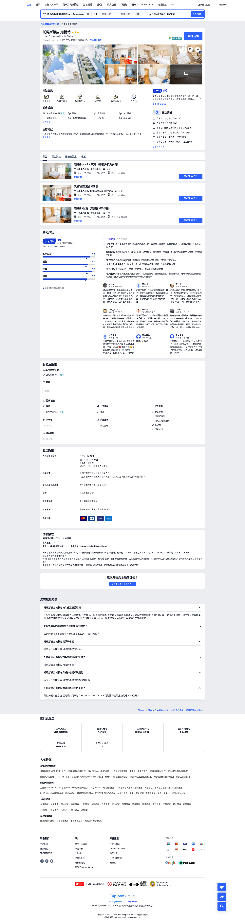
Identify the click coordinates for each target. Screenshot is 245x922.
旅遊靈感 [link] (162, 4)
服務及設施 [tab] (71, 156)
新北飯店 (177, 804)
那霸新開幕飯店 (47, 821)
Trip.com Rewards (117, 848)
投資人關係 (115, 844)
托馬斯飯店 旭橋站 (57, 32)
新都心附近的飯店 (125, 793)
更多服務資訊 (46, 853)
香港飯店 (75, 810)
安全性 (113, 862)
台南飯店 (95, 804)
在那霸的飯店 (177, 710)
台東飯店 (44, 810)
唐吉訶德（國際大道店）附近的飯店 (151, 793)
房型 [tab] (45, 156)
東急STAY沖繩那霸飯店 (178, 771)
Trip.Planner (147, 4)
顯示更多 (46, 137)
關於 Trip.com (81, 844)
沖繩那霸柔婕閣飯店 (77, 771)
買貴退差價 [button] (177, 38)
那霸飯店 (146, 804)
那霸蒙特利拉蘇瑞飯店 (164, 777)
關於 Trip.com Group (84, 867)
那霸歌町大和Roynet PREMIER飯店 (87, 777)
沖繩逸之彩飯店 (47, 777)
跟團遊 (124, 4)
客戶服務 (44, 844)
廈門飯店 (156, 804)
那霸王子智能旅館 (119, 771)
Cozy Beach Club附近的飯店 (102, 788)
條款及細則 (80, 858)
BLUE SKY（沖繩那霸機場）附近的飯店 (57, 793)
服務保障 (44, 848)
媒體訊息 (79, 848)
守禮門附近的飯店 (178, 793)
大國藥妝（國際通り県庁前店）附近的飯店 (163, 788)
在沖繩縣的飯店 (162, 710)
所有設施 (46, 122)
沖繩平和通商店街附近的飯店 (129, 788)
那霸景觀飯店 (77, 821)
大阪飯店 (105, 804)
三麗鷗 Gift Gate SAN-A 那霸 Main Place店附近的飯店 (64, 788)
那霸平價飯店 (62, 821)
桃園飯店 (187, 804)
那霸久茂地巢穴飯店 (138, 771)
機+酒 (100, 4)
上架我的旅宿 (116, 858)
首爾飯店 (126, 804)
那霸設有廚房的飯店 (94, 821)
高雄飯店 (65, 804)
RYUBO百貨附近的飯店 (105, 793)
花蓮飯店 (65, 810)
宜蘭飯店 (167, 804)
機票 (38, 4)
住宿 (29, 4)
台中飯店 (54, 804)
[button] (172, 4)
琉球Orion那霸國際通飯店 (116, 777)
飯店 (150, 710)
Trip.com (141, 710)
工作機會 (79, 853)
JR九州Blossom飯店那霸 (98, 771)
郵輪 (134, 4)
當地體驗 (87, 4)
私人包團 (111, 4)
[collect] (221, 887)
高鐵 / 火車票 (51, 4)
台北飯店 (44, 804)
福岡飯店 (54, 810)
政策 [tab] (83, 156)
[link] (204, 4)
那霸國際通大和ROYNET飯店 (53, 771)
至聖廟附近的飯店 (85, 793)
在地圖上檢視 (158, 146)
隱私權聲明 (80, 862)
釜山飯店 (116, 804)
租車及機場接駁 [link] (71, 4)
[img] (74, 64)
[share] (221, 897)
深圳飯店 (85, 810)
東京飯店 (75, 804)
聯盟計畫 (114, 853)
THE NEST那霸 (62, 777)
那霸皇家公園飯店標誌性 (141, 777)
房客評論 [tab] (56, 156)
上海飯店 (85, 804)
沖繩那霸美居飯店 (158, 771)
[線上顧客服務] (221, 906)
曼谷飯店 (136, 804)
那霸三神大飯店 (183, 777)
